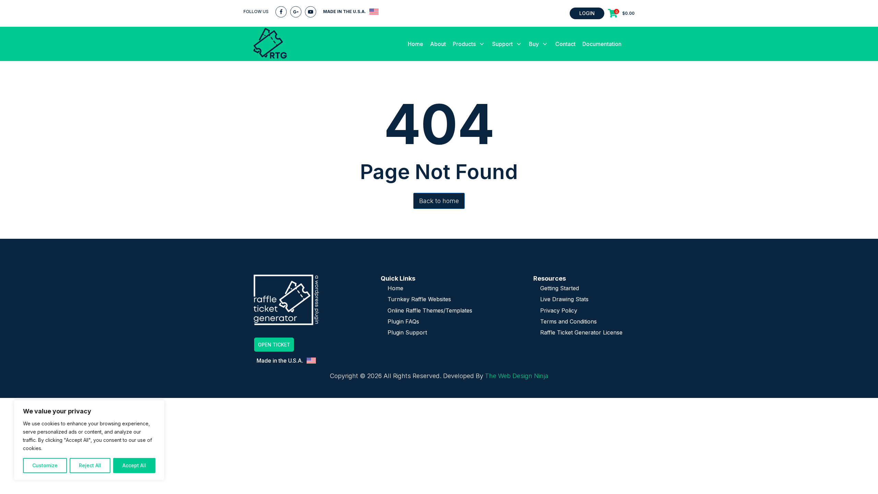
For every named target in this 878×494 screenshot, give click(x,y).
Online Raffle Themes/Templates (430, 310)
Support (502, 43)
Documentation (601, 43)
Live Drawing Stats (564, 299)
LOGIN (587, 13)
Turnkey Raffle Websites (419, 299)
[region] (89, 440)
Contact (565, 43)
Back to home (439, 200)
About (438, 43)
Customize (45, 465)
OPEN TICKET (274, 345)
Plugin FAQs (403, 321)
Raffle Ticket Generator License (581, 332)
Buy (534, 43)
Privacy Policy (558, 310)
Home (415, 43)
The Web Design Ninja (516, 375)
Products (464, 43)
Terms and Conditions (568, 321)
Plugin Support (407, 332)
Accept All (134, 465)
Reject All (90, 465)
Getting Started (559, 288)
